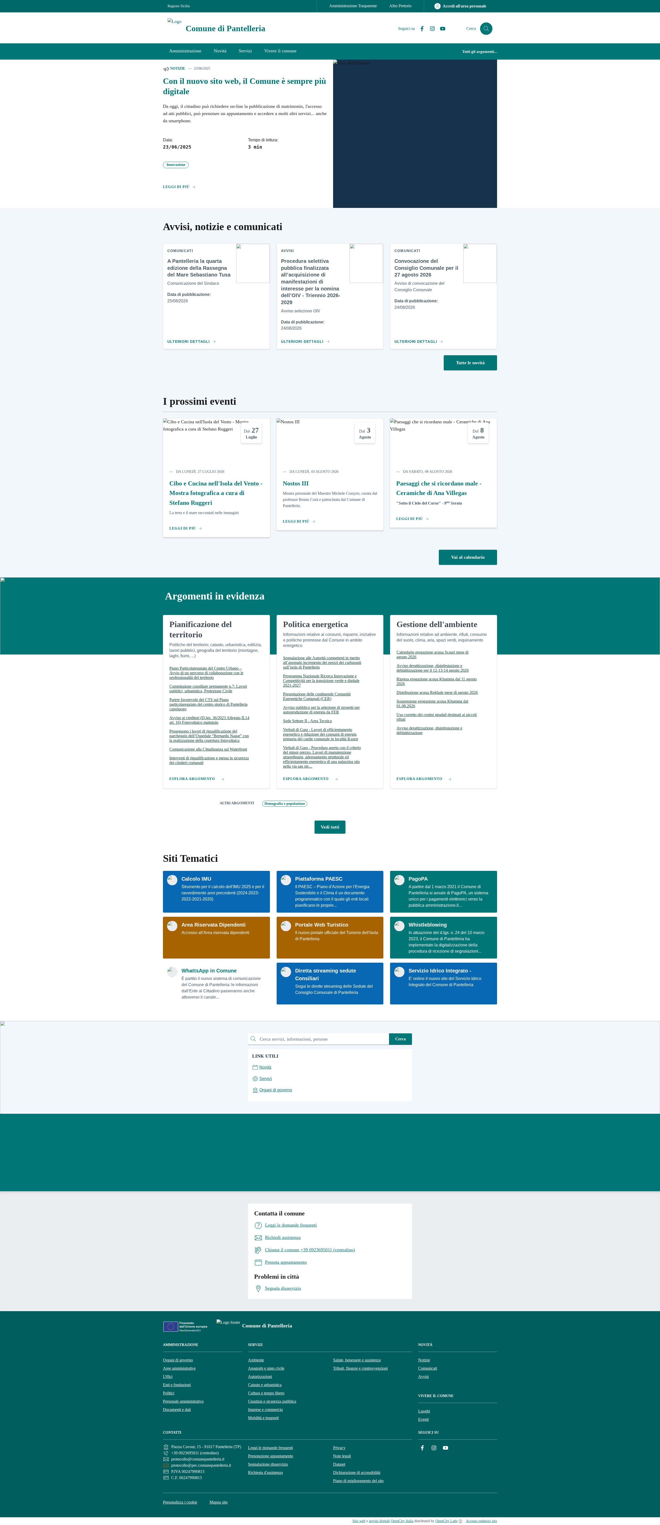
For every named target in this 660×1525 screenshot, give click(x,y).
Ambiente (256, 1360)
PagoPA (418, 879)
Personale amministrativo (183, 1401)
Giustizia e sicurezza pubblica (272, 1401)
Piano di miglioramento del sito (358, 1481)
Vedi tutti (330, 827)
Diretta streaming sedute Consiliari (325, 974)
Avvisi (423, 1376)
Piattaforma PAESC (318, 879)
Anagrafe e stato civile (266, 1368)
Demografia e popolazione (285, 804)
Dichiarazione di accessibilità (356, 1472)
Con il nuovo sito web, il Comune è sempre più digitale (244, 86)
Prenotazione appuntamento (270, 1456)
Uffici (167, 1376)
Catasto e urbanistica (265, 1385)
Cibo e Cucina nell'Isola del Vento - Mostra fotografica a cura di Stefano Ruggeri (215, 493)
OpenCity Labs (446, 1521)
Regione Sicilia (179, 6)
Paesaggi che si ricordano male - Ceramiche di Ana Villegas (439, 488)
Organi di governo (178, 1360)
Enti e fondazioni (177, 1385)
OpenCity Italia (402, 1521)
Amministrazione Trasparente (353, 6)
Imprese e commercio (265, 1409)
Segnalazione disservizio (268, 1464)
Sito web (358, 1521)
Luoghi (424, 1411)
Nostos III (296, 483)
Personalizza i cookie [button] (180, 1502)
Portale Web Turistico (321, 925)
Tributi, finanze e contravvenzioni (360, 1368)
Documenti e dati (177, 1409)
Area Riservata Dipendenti (214, 925)
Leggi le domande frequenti (270, 1448)
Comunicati (427, 1368)
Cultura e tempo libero (266, 1393)
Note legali (342, 1456)
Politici (168, 1393)
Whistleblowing (428, 925)
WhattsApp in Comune (209, 971)
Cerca (400, 1039)
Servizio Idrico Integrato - (440, 971)
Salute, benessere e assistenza (357, 1360)
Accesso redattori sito (481, 1521)
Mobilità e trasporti (263, 1418)
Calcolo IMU (196, 879)
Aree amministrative (179, 1368)
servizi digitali (379, 1521)
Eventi (423, 1419)
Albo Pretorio (400, 6)
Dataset (339, 1464)
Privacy (339, 1448)
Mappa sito (219, 1502)
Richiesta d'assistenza (265, 1472)
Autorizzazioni (260, 1376)
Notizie (177, 68)
